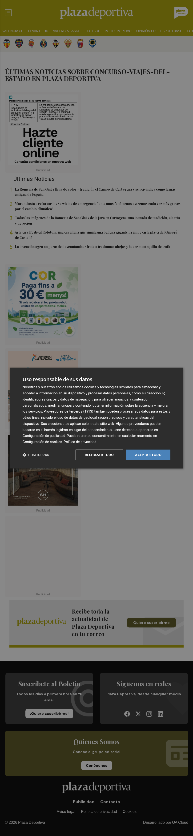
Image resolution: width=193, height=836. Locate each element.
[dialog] (96, 418)
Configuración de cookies (42, 442)
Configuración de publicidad (44, 436)
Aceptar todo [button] (148, 454)
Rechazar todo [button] (99, 454)
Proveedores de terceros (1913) (68, 411)
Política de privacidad (80, 442)
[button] (36, 454)
